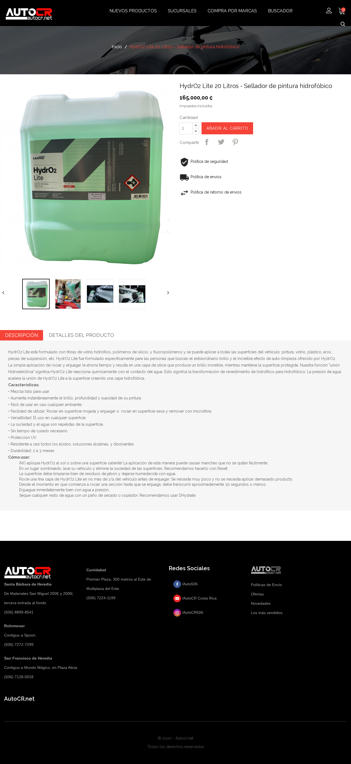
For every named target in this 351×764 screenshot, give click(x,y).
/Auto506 (189, 584)
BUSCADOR (280, 10)
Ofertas (257, 594)
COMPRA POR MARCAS (232, 10)
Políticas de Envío (266, 585)
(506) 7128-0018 (18, 677)
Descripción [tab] (21, 335)
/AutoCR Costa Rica (199, 598)
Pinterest (235, 142)
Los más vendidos (266, 612)
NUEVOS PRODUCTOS (133, 10)
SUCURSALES (182, 10)
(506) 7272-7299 (18, 644)
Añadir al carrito (227, 128)
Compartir (206, 142)
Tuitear (221, 142)
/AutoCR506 (192, 612)
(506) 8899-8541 (18, 612)
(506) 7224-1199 (100, 598)
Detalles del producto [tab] (81, 335)
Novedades (261, 603)
